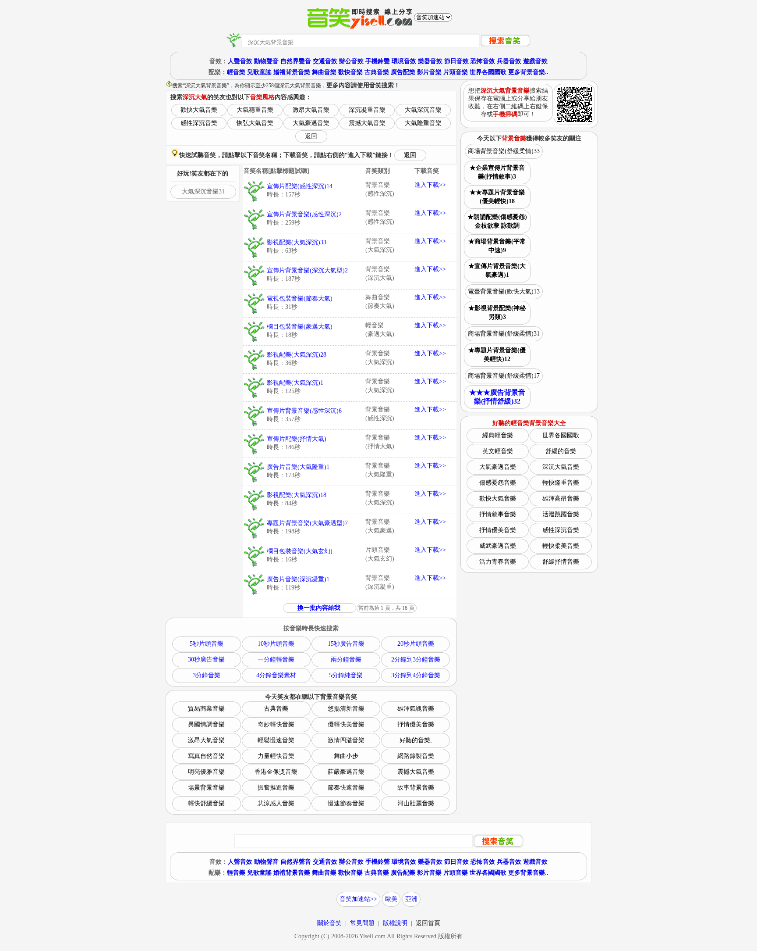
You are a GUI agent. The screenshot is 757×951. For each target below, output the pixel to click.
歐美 (391, 899)
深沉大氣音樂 (560, 467)
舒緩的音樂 (560, 451)
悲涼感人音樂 (276, 803)
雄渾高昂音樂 (560, 498)
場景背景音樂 (206, 787)
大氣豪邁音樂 (311, 123)
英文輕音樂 (497, 451)
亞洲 (411, 899)
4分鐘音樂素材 (276, 675)
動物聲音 (266, 61)
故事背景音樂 (415, 787)
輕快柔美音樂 (560, 546)
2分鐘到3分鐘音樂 (415, 659)
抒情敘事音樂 (497, 514)
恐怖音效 (482, 61)
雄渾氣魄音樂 (415, 708)
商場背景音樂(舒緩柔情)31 (504, 333)
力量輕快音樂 (276, 756)
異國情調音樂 (206, 724)
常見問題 (362, 923)
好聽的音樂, (416, 740)
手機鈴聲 (377, 61)
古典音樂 (376, 72)
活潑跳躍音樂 (560, 514)
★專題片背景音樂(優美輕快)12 (497, 354)
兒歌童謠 (259, 72)
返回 (311, 136)
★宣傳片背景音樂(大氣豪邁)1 (497, 270)
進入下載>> (430, 185)
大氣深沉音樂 (423, 110)
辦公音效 (351, 61)
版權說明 (395, 923)
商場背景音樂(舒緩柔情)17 (504, 375)
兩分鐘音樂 (346, 659)
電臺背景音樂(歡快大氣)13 (504, 291)
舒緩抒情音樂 (560, 561)
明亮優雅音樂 (206, 772)
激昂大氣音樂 (311, 110)
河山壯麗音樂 (415, 803)
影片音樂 (429, 72)
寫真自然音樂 (206, 756)
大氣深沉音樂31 (203, 191)
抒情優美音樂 (415, 724)
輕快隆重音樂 (560, 482)
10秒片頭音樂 (276, 643)
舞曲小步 (346, 756)
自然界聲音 (295, 61)
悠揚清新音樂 (346, 708)
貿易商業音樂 (206, 708)
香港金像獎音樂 (276, 772)
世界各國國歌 (488, 72)
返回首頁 (428, 923)
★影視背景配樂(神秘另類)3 (497, 312)
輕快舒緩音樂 (206, 803)
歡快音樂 (350, 72)
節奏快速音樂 (346, 787)
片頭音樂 (455, 72)
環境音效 (404, 61)
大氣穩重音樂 (255, 110)
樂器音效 (430, 61)
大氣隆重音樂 (423, 123)
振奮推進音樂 (276, 787)
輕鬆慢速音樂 (276, 740)
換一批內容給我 (318, 607)
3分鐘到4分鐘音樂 (415, 675)
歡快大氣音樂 (198, 110)
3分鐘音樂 (206, 675)
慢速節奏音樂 (346, 803)
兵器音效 (509, 61)
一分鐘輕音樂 (276, 659)
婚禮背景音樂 (291, 72)
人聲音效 (240, 61)
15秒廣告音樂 (346, 643)
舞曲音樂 (324, 72)
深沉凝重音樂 (367, 110)
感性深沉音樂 (198, 123)
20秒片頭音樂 (415, 643)
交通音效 (325, 61)
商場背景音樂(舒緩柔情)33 (504, 151)
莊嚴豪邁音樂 (346, 772)
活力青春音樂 (497, 561)
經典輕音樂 (497, 435)
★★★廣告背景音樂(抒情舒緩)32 (497, 397)
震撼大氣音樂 (367, 123)
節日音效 (456, 61)
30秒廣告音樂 (206, 659)
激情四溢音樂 (346, 740)
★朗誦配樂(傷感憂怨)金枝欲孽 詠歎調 (497, 221)
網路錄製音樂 (415, 756)
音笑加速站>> (358, 899)
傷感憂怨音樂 (497, 482)
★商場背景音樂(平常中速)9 (497, 246)
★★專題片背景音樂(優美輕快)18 (497, 196)
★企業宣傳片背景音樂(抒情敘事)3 (497, 172)
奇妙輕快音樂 (276, 724)
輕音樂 (236, 72)
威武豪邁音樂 (497, 546)
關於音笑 (329, 923)
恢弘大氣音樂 (255, 123)
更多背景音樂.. (528, 72)
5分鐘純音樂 (346, 675)
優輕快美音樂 (346, 724)
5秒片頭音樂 (206, 643)
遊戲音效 (535, 61)
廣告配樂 (403, 72)
